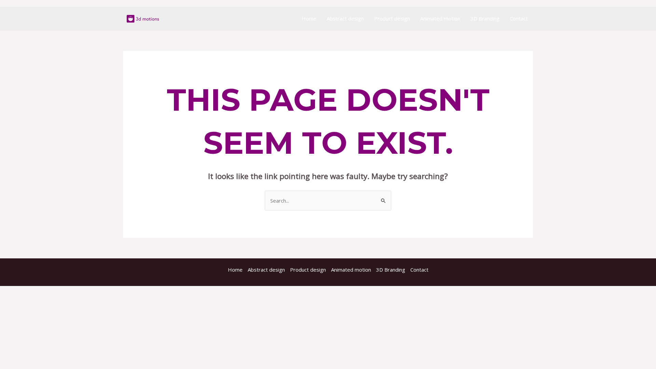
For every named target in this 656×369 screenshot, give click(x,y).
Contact (519, 18)
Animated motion (440, 18)
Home (309, 18)
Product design (392, 18)
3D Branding (485, 18)
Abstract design (345, 18)
